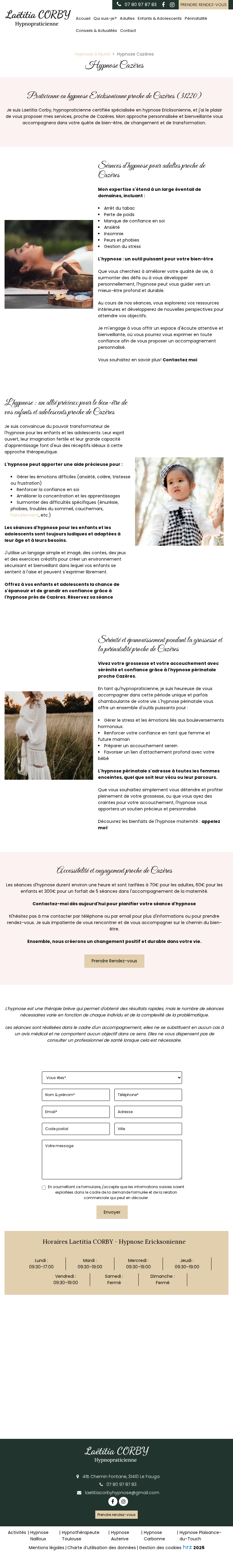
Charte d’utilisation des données (101, 1548)
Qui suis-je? (105, 18)
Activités (17, 1532)
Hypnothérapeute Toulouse (81, 1535)
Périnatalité (196, 18)
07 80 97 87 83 (121, 1484)
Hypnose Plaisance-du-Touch (200, 1535)
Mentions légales (46, 1548)
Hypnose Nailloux (39, 1535)
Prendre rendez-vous (204, 5)
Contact (128, 30)
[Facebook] (163, 5)
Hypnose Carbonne (154, 1535)
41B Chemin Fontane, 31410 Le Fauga (120, 1476)
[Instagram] (172, 5)
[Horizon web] (187, 1547)
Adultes (127, 18)
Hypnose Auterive (120, 1535)
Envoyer (112, 1212)
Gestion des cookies (160, 1548)
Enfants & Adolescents (160, 18)
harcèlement (25, 515)
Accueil (83, 18)
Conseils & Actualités (96, 30)
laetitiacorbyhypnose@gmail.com (121, 1493)
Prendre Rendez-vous (114, 961)
